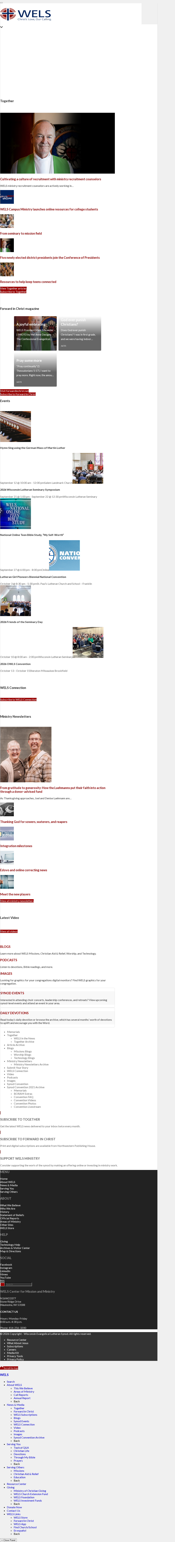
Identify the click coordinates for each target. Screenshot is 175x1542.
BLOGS (5, 947)
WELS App (20, 1524)
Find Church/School (25, 1527)
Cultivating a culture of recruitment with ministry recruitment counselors (50, 179)
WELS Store (7, 1228)
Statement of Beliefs (12, 1215)
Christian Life (21, 1450)
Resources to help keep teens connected (28, 282)
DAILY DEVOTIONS (14, 1013)
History (4, 1211)
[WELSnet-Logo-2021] (25, 22)
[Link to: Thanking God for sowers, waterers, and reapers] (7, 815)
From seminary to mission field (21, 233)
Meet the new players (15, 894)
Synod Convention (17, 1083)
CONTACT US (9, 1311)
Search (11, 1381)
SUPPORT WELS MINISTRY (20, 1158)
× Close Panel (8, 1540)
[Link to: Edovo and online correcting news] (7, 863)
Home (4, 1178)
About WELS (7, 1181)
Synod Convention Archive (29, 1437)
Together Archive (24, 1041)
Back (17, 1401)
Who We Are (7, 1208)
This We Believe (23, 1388)
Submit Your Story (17, 1067)
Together (12, 1035)
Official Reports (9, 1218)
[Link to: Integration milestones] (7, 839)
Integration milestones (16, 846)
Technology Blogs (24, 1057)
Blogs (10, 1048)
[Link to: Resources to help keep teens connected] (7, 275)
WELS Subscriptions (25, 1414)
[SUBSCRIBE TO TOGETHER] (0, 1112)
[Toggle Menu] (1, 2)
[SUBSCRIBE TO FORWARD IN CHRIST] (0, 1132)
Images (11, 1080)
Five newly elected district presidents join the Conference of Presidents (50, 257)
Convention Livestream (27, 1106)
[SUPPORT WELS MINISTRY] (0, 1152)
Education (19, 1477)
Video (10, 1074)
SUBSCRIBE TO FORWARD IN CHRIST (28, 1139)
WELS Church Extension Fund (31, 1494)
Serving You (7, 1188)
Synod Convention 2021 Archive (25, 1087)
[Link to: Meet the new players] (7, 887)
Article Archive (16, 1044)
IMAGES (6, 973)
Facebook (6, 1264)
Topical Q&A (21, 1447)
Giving (4, 1241)
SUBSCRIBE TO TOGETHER (20, 1119)
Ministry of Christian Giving (30, 1490)
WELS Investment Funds (28, 1500)
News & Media (9, 1185)
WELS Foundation (24, 1497)
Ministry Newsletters (19, 1061)
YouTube (5, 1277)
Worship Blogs (22, 1054)
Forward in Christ (24, 1411)
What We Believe (10, 1205)
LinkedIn (5, 1271)
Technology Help (10, 1244)
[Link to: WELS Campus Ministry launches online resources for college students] (7, 202)
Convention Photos (25, 1103)
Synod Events (21, 1421)
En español (20, 1530)
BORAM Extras (23, 1093)
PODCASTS (8, 960)
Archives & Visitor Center (15, 1247)
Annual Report (22, 1398)
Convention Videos (25, 1100)
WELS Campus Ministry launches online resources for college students (49, 209)
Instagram (6, 1267)
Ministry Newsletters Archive (31, 1064)
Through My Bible (24, 1457)
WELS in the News (24, 1038)
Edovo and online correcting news (23, 870)
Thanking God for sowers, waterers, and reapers (33, 822)
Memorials (13, 1031)
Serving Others (9, 1191)
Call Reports (21, 1394)
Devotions (20, 1454)
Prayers (18, 1460)
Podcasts (12, 1077)
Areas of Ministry (10, 1221)
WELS (4, 1375)
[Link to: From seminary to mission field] (7, 226)
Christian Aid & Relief (26, 1474)
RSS (2, 1280)
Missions (19, 1470)
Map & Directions (10, 1251)
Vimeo (4, 1274)
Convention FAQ (23, 1096)
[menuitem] (82, 1339)
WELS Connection (17, 1070)
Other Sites (6, 1224)
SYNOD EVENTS (12, 993)
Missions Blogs (23, 1051)
